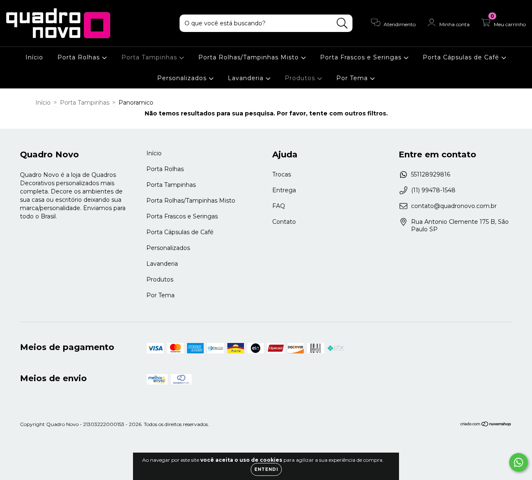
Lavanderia (247, 78)
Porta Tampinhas (150, 57)
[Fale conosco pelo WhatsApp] (518, 462)
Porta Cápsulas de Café (462, 57)
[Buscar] (342, 23)
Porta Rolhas (79, 57)
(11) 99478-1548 (433, 190)
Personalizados (183, 78)
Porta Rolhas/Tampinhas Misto (249, 57)
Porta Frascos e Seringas (362, 57)
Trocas (281, 174)
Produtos (301, 78)
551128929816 (430, 174)
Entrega (284, 190)
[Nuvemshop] (486, 424)
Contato (284, 221)
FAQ (278, 206)
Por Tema (353, 78)
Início (34, 57)
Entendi (266, 469)
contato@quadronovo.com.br (454, 206)
